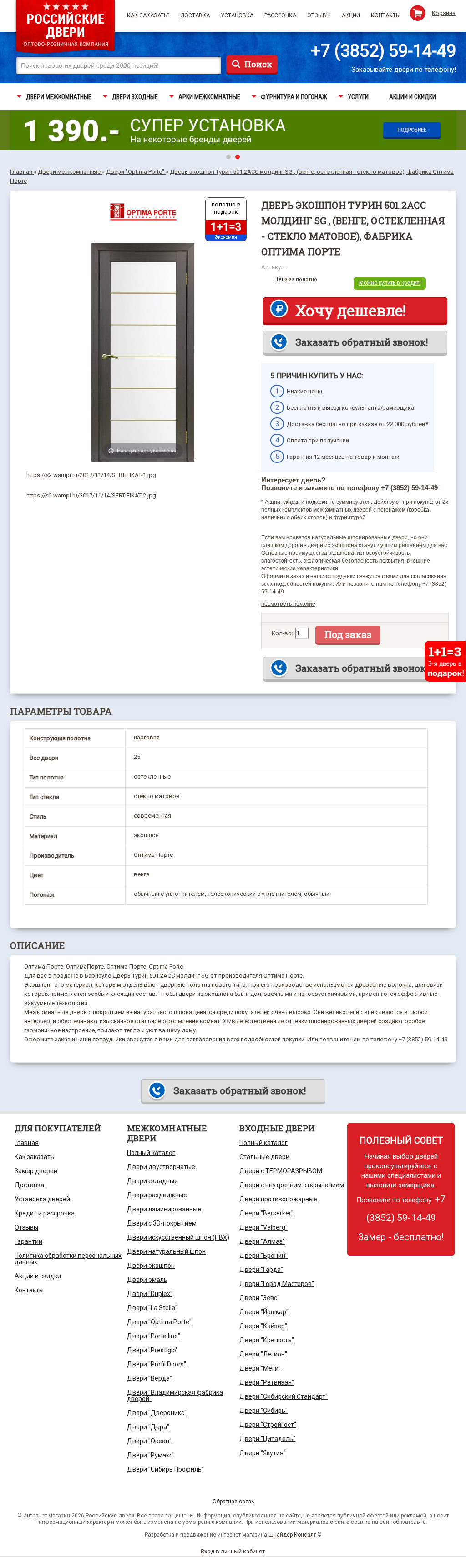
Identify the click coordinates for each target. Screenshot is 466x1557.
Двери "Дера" (148, 1427)
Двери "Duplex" (149, 1293)
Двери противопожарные (278, 1199)
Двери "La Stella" (152, 1307)
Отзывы (319, 15)
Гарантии (28, 1241)
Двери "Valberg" (263, 1227)
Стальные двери (264, 1156)
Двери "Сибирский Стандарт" (283, 1396)
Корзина (444, 13)
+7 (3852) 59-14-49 (383, 51)
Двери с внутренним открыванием (291, 1185)
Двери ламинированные (164, 1209)
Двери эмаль (147, 1279)
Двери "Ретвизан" (266, 1382)
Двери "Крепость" (266, 1340)
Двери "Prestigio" (152, 1350)
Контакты (385, 15)
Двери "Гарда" (261, 1269)
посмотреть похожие (288, 604)
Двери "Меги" (260, 1368)
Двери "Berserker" (266, 1213)
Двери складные (152, 1181)
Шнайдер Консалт (292, 1535)
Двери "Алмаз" (262, 1241)
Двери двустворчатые (161, 1166)
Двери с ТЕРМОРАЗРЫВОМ (280, 1171)
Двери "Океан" (149, 1441)
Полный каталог (151, 1152)
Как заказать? (148, 15)
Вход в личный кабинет (233, 1551)
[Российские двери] (65, 28)
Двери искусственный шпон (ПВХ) (178, 1237)
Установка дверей (42, 1199)
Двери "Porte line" (153, 1336)
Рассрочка (280, 15)
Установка (237, 15)
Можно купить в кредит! (389, 283)
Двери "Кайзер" (263, 1326)
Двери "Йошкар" (264, 1312)
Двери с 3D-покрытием (162, 1223)
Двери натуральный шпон (166, 1251)
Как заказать (34, 1156)
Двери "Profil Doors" (156, 1364)
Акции (351, 15)
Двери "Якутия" (262, 1453)
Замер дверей (36, 1171)
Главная (27, 1142)
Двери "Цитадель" (267, 1438)
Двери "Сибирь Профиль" (165, 1469)
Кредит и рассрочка (45, 1213)
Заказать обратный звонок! (361, 342)
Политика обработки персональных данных (68, 1259)
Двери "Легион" (263, 1354)
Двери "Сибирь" (263, 1410)
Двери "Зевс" (259, 1297)
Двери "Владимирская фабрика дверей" (175, 1395)
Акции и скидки (38, 1276)
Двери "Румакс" (151, 1455)
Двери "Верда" (149, 1378)
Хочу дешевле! (350, 310)
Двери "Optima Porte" (159, 1322)
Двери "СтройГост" (267, 1424)
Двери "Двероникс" (157, 1412)
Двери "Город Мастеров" (276, 1283)
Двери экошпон (151, 1265)
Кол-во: (282, 633)
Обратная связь (233, 1501)
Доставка (195, 15)
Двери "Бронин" (263, 1255)
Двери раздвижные (157, 1195)
